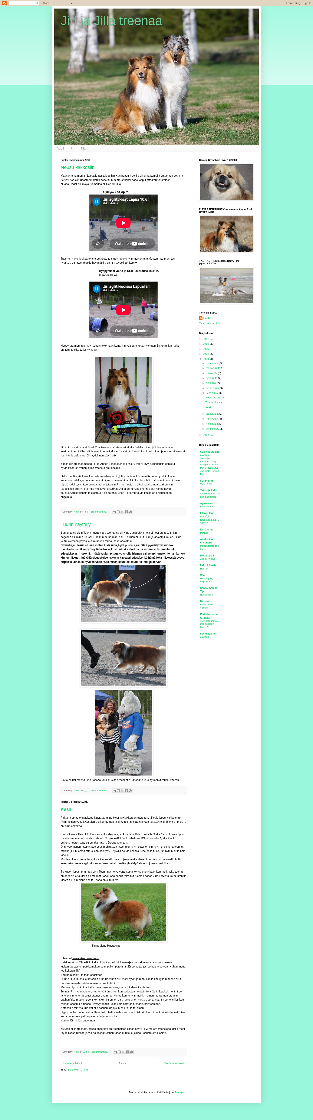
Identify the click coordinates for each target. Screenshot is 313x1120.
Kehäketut (206, 529)
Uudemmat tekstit (72, 1063)
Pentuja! (204, 533)
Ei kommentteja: (99, 511)
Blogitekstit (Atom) (78, 1069)
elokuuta (211, 383)
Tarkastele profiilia (209, 323)
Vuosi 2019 (206, 484)
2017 (206, 338)
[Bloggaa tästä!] (118, 512)
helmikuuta (212, 423)
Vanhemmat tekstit (174, 1063)
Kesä (66, 809)
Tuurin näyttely (76, 524)
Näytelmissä (206, 594)
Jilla (83, 148)
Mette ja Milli (207, 555)
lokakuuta (212, 373)
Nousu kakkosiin (78, 167)
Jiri (72, 148)
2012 (206, 434)
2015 (206, 348)
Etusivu (123, 1063)
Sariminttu (206, 480)
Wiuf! (203, 575)
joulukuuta (212, 363)
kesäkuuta (212, 393)
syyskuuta (212, 378)
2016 (206, 343)
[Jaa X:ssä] (122, 512)
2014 (206, 353)
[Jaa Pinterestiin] (130, 512)
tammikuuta (213, 428)
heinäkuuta (213, 388)
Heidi (206, 318)
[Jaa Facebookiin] (126, 512)
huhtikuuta (212, 418)
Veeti (60, 148)
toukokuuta (212, 413)
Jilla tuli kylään (207, 559)
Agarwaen (206, 503)
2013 (206, 358)
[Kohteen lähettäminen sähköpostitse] (114, 512)
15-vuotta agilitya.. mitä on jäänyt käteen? (209, 624)
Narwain (205, 601)
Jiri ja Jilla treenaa (111, 20)
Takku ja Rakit (208, 490)
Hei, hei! (204, 568)
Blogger (179, 1092)
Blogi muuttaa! (207, 506)
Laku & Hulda (208, 565)
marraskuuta (213, 368)
